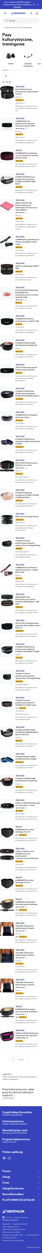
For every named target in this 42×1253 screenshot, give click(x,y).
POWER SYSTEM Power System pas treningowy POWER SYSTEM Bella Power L (27, 393)
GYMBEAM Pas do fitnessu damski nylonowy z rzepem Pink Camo (27, 570)
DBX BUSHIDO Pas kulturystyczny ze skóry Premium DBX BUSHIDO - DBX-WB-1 (27, 600)
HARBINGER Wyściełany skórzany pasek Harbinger (26, 903)
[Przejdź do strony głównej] (18, 13)
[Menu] (5, 13)
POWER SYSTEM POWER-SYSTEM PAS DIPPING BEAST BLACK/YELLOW (27, 732)
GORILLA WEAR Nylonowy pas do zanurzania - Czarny (27, 804)
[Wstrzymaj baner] (34, 4)
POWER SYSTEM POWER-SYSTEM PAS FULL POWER (25, 758)
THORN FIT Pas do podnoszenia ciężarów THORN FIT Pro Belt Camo (25, 702)
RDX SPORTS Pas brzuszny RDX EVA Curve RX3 (26, 464)
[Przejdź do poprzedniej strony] (13, 1059)
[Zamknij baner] (38, 4)
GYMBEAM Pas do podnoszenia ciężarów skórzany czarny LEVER (25, 123)
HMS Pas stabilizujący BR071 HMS (27, 267)
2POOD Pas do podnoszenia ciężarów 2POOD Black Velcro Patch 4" (28, 625)
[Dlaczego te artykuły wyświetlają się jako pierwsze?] (3, 82)
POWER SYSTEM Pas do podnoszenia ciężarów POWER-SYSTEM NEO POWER (27, 649)
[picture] (7, 92)
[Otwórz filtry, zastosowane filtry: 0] (5, 76)
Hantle (11, 64)
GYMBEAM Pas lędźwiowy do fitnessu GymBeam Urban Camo (27, 242)
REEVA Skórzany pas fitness (27, 517)
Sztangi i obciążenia (28, 65)
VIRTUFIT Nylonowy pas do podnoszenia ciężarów (26, 368)
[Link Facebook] (4, 1158)
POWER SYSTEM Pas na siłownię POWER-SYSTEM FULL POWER (28, 441)
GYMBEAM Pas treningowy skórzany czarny (26, 416)
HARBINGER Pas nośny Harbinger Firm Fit (24, 831)
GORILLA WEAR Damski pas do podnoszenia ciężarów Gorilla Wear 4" (27, 1035)
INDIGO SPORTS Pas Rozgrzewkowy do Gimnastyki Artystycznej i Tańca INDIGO (26, 206)
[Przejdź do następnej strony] (29, 1059)
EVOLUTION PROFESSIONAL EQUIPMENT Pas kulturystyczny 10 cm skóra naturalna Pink (27, 293)
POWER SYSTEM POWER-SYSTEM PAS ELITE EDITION (26, 344)
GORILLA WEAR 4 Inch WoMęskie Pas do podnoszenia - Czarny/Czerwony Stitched (26, 854)
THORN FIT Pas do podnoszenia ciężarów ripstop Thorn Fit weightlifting (27, 543)
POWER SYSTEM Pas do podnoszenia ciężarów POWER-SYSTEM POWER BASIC (25, 180)
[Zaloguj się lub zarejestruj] (31, 13)
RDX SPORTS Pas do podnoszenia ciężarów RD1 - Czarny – (27, 91)
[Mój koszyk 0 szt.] (37, 13)
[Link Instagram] (9, 1158)
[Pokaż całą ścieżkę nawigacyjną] (3, 27)
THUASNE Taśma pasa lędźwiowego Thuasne (24, 927)
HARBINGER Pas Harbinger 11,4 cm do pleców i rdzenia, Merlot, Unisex (27, 155)
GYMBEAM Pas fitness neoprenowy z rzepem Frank (27, 320)
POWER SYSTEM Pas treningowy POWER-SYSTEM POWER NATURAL (27, 495)
